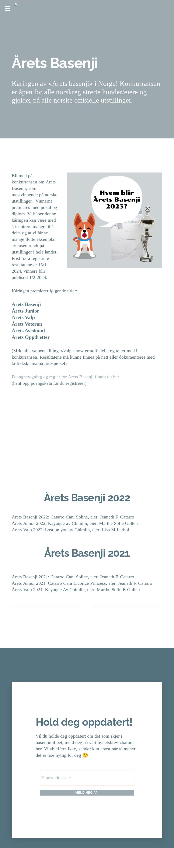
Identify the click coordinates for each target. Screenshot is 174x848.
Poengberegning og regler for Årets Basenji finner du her (65, 376)
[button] (7, 8)
